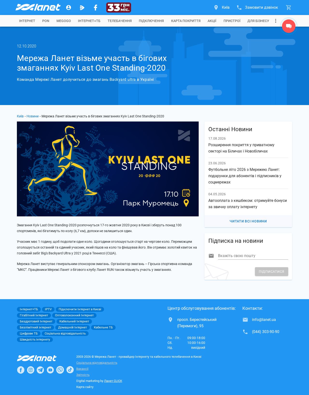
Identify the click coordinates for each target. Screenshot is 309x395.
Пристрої (232, 21)
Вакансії (82, 369)
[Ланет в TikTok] (70, 370)
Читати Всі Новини (248, 221)
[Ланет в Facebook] (21, 370)
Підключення (151, 21)
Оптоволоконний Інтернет (74, 315)
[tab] (27, 21)
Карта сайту (84, 387)
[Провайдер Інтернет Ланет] (42, 358)
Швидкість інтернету (35, 339)
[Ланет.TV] (82, 7)
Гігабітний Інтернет (34, 315)
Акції (212, 21)
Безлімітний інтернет (35, 327)
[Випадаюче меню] (275, 20)
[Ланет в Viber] (60, 370)
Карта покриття (186, 21)
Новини (33, 116)
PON (45, 21)
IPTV (48, 309)
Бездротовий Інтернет (36, 321)
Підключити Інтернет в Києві (80, 309)
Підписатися (271, 271)
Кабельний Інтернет (74, 321)
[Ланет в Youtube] (50, 370)
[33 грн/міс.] (118, 7)
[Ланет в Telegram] (40, 370)
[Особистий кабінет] (68, 7)
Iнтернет (27, 21)
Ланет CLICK (113, 381)
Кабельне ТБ (103, 327)
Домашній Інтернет (72, 327)
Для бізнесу (258, 21)
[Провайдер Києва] (38, 7)
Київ (20, 116)
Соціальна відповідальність (96, 363)
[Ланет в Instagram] (31, 370)
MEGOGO (63, 21)
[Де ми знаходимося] (289, 27)
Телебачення (120, 21)
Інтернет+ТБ (89, 21)
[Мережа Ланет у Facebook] (95, 7)
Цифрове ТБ (29, 333)
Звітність (83, 375)
